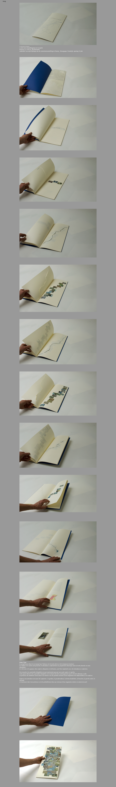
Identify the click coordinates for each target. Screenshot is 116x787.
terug (4, 1)
